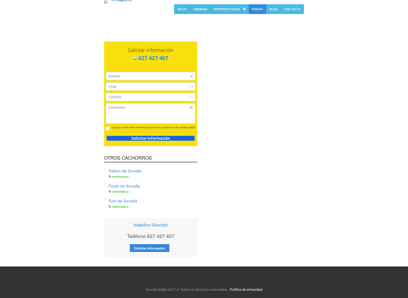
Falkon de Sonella (125, 170)
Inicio (182, 9)
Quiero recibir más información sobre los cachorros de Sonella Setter (154, 127)
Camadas (200, 9)
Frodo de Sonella (124, 186)
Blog (273, 9)
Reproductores (227, 9)
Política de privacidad (246, 289)
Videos (257, 9)
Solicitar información (151, 138)
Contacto (292, 9)
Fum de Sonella (123, 200)
